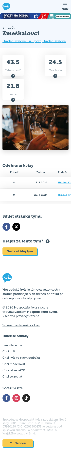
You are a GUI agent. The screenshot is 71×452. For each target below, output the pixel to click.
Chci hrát (8, 351)
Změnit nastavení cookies (21, 325)
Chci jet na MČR (13, 370)
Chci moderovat (13, 364)
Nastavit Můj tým (20, 251)
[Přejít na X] (16, 227)
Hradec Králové (54, 41)
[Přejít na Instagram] (16, 398)
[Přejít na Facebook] (6, 227)
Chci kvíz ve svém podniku (21, 357)
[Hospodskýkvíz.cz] (6, 7)
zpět (11, 27)
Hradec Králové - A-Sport (21, 41)
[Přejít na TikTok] (26, 398)
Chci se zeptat (12, 376)
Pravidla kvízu (12, 345)
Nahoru (20, 443)
